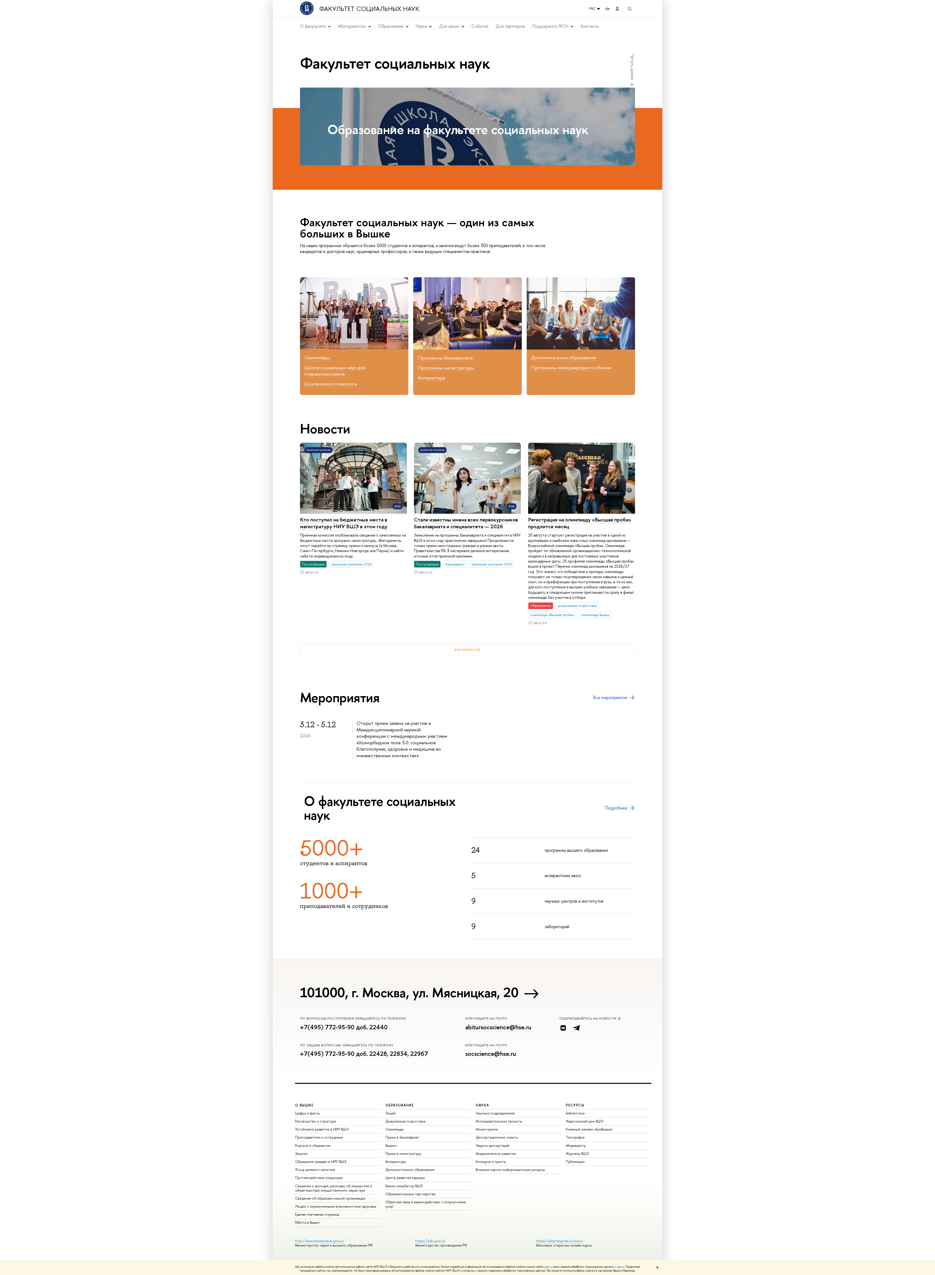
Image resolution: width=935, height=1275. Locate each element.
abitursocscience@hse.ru (498, 1027)
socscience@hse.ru (490, 1054)
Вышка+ (391, 1145)
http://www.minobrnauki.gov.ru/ (319, 1241)
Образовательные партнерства (410, 1194)
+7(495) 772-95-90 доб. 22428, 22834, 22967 (364, 1054)
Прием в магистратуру (403, 1153)
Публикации (575, 1161)
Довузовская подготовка (405, 1121)
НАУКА (482, 1105)
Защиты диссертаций (492, 1145)
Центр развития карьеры (405, 1177)
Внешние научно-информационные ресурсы (510, 1169)
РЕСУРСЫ (575, 1105)
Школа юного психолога (330, 383)
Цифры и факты (307, 1113)
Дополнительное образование (563, 357)
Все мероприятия (610, 697)
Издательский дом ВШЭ (584, 1121)
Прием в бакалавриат (402, 1137)
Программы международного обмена (571, 367)
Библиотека (575, 1113)
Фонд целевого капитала (315, 1169)
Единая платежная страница (317, 1214)
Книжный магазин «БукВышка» (589, 1129)
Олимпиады (317, 357)
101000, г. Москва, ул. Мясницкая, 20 (409, 992)
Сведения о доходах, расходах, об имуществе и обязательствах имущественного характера (333, 1188)
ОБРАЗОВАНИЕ (399, 1105)
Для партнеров (510, 26)
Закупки (301, 1153)
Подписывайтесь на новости (588, 1018)
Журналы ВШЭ (577, 1153)
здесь (547, 1267)
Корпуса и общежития (312, 1145)
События (479, 26)
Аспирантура (431, 377)
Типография (575, 1137)
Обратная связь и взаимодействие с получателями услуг (425, 1204)
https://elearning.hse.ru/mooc (559, 1241)
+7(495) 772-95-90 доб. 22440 (344, 1027)
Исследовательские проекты (499, 1121)
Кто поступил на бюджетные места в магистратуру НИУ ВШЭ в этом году (343, 523)
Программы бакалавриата (445, 357)
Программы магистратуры (446, 367)
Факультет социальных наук (369, 9)
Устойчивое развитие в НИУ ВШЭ (322, 1129)
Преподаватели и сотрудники (319, 1137)
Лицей (390, 1113)
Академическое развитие (496, 1153)
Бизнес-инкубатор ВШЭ (404, 1186)
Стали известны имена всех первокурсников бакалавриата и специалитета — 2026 (466, 523)
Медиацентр (576, 1145)
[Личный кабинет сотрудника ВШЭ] (617, 8)
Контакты (589, 26)
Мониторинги (487, 1129)
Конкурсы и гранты (491, 1161)
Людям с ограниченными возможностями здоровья (335, 1206)
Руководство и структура (315, 1121)
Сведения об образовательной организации (330, 1198)
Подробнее (616, 808)
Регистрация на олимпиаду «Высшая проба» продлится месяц (579, 523)
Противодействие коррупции (319, 1177)
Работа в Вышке (307, 1222)
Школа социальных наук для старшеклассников (334, 370)
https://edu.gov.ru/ (430, 1241)
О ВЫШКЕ (304, 1105)
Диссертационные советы (497, 1137)
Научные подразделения (495, 1113)
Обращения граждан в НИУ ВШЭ (320, 1161)
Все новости (467, 649)
